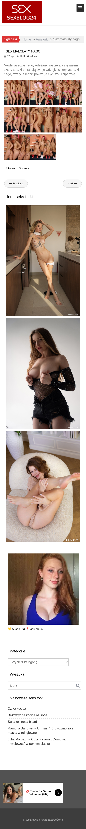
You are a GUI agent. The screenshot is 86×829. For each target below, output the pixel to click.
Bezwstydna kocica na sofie (27, 715)
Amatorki (12, 168)
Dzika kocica (17, 708)
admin (33, 56)
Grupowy (24, 168)
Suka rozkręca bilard (22, 721)
